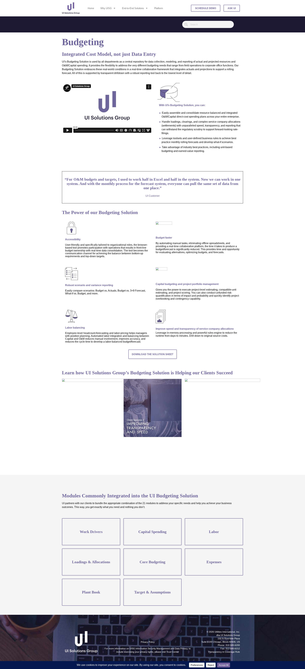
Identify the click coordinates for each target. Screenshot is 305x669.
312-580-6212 (233, 648)
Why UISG (106, 8)
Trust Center (172, 652)
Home (91, 8)
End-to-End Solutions (133, 8)
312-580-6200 (233, 645)
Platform (158, 8)
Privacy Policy (148, 642)
